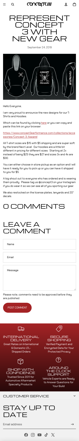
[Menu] (4, 4)
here (44, 122)
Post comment (17, 307)
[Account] (66, 4)
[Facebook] (26, 435)
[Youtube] (39, 435)
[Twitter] (53, 435)
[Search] (12, 4)
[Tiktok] (46, 435)
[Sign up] (72, 424)
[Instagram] (32, 435)
